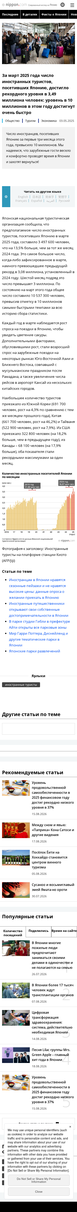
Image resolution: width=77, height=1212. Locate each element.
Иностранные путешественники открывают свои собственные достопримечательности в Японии (38, 609)
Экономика (49, 121)
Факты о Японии (54, 14)
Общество (12, 121)
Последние (10, 14)
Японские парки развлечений (34, 651)
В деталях (30, 14)
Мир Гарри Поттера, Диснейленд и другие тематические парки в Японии (38, 639)
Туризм (30, 121)
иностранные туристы (21, 685)
